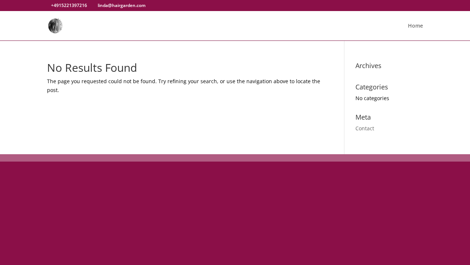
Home (415, 26)
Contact (364, 128)
